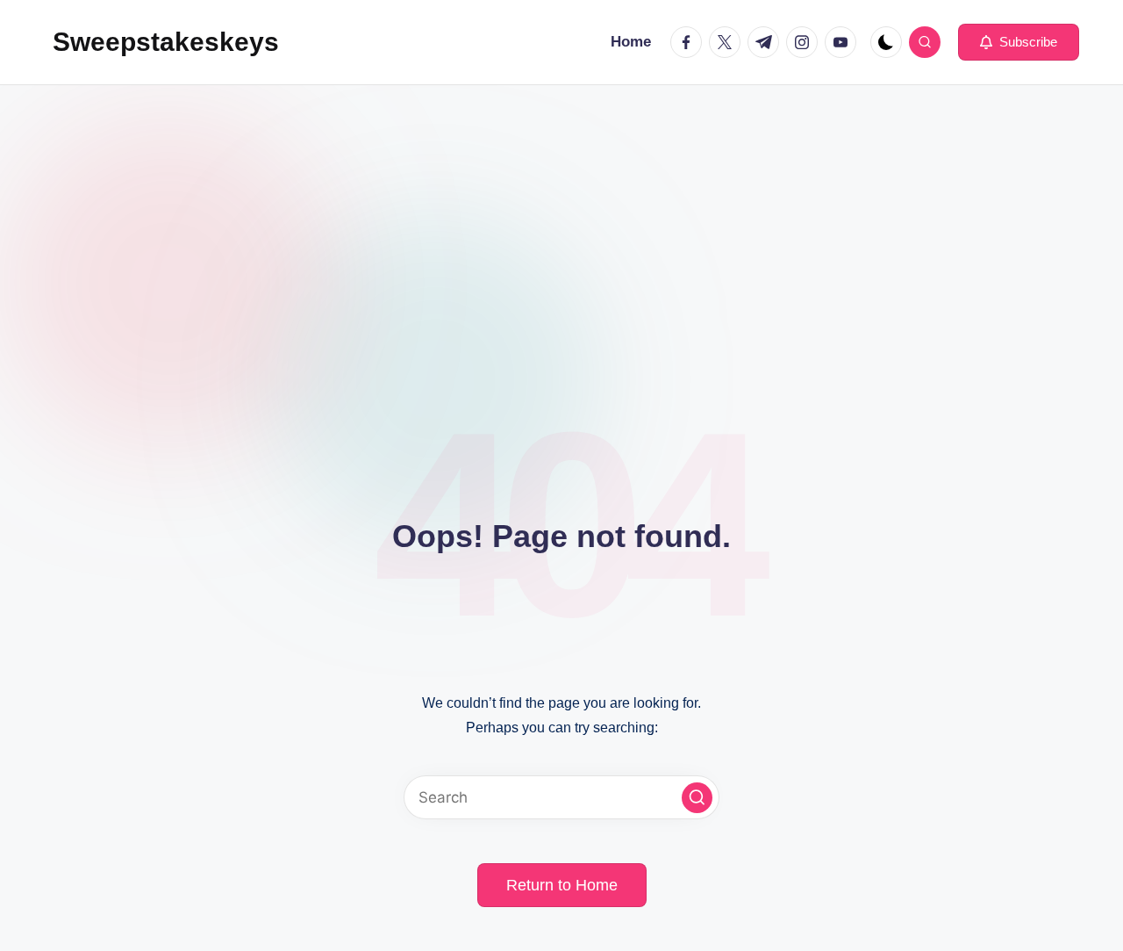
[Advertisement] (561, 217)
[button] (1018, 42)
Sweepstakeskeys (166, 41)
